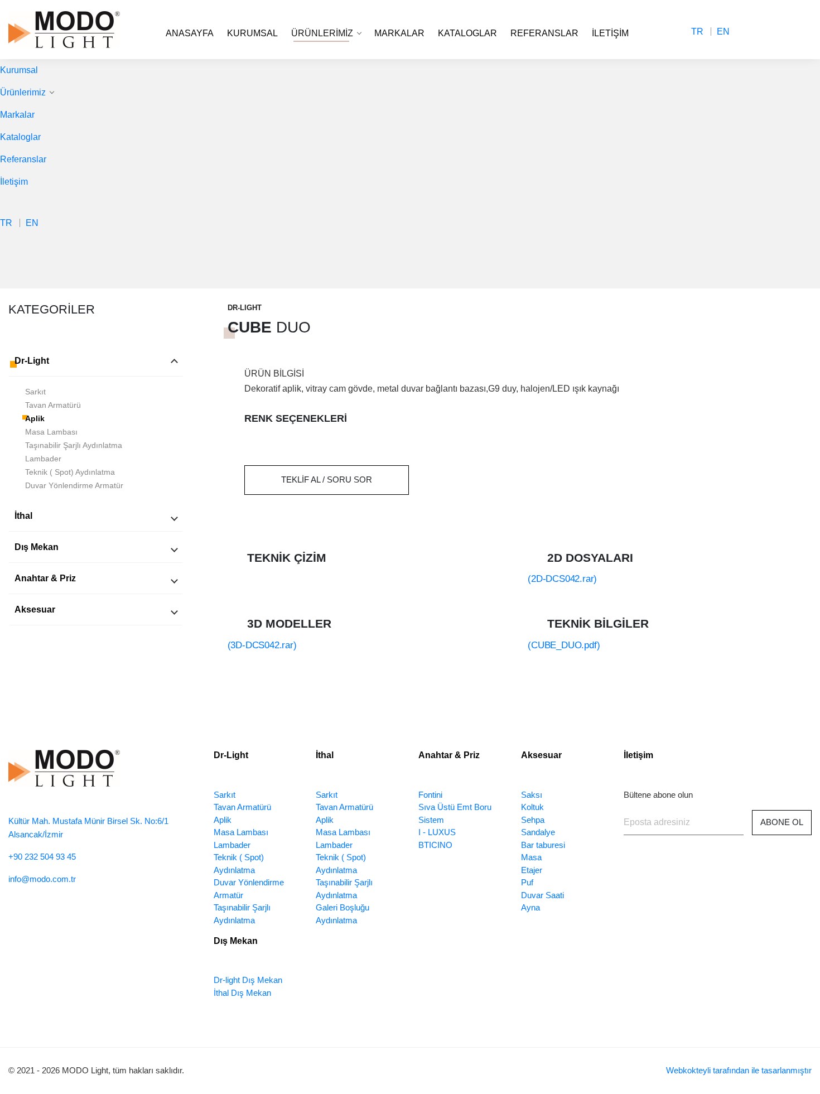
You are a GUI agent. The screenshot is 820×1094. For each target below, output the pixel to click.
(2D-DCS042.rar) (562, 578)
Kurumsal (252, 32)
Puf (527, 882)
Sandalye (538, 832)
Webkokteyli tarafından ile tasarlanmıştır (739, 1070)
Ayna (530, 907)
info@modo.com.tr (42, 879)
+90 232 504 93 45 (42, 856)
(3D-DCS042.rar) (262, 645)
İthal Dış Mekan (242, 992)
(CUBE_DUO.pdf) (564, 645)
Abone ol (781, 822)
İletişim (610, 32)
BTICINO (435, 845)
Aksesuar (35, 609)
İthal (23, 516)
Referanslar (544, 32)
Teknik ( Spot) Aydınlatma (70, 472)
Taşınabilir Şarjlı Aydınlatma (73, 445)
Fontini (430, 794)
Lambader (43, 458)
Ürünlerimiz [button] (323, 32)
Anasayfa (190, 32)
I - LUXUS (437, 832)
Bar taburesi (543, 845)
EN (723, 31)
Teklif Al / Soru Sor (326, 479)
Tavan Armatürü (53, 405)
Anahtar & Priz (45, 578)
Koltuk (532, 807)
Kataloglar (467, 32)
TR (697, 31)
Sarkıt (35, 391)
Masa (531, 857)
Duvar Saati (542, 895)
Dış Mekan (37, 547)
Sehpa (532, 820)
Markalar (399, 32)
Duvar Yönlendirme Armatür (74, 485)
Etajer (531, 870)
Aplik (35, 418)
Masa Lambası (51, 431)
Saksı (531, 794)
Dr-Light (32, 360)
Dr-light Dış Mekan (248, 980)
